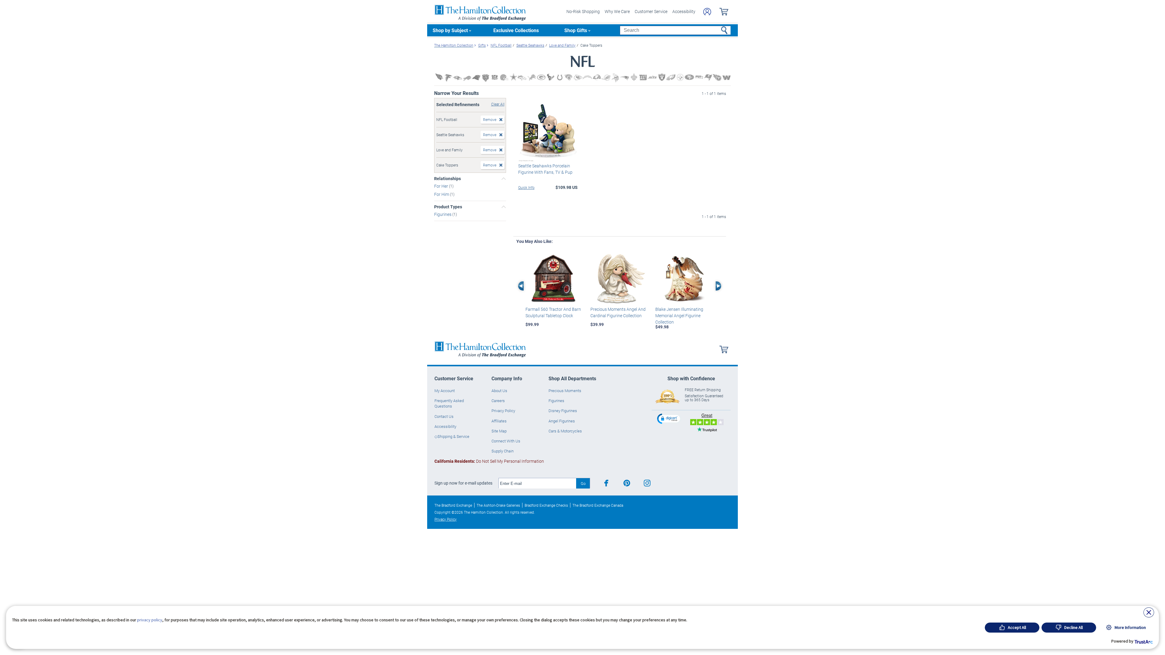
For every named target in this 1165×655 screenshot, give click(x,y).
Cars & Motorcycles (565, 431)
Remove (489, 119)
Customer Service (651, 11)
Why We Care (617, 11)
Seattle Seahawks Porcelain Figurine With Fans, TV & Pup (545, 169)
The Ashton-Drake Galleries (498, 505)
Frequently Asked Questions (449, 403)
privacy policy (149, 620)
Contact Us (444, 416)
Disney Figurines (563, 410)
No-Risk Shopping (583, 11)
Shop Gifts (575, 30)
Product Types (448, 207)
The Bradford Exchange (453, 505)
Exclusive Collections (516, 30)
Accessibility (683, 11)
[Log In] (707, 11)
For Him (442, 194)
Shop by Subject (450, 30)
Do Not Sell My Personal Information (489, 461)
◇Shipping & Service (451, 436)
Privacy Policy (503, 410)
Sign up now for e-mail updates (463, 483)
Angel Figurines (562, 421)
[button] (669, 419)
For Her (441, 186)
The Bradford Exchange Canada (597, 505)
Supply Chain (502, 451)
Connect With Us (505, 441)
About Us (499, 390)
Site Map (499, 431)
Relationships (447, 178)
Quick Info (526, 187)
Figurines (443, 214)
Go (583, 483)
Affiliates (499, 421)
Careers (498, 400)
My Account (444, 390)
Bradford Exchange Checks (546, 505)
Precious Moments (565, 390)
